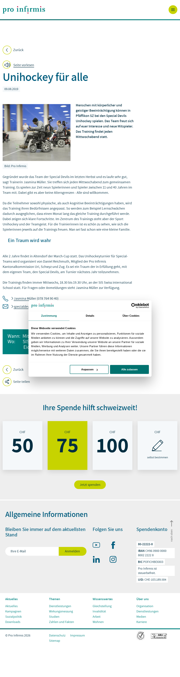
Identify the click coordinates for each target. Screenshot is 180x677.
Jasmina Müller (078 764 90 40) (36, 298)
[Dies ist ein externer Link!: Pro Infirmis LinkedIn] (98, 560)
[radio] (22, 445)
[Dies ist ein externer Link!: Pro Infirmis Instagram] (114, 560)
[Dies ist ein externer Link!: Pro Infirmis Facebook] (114, 545)
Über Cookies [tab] (131, 315)
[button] (19, 65)
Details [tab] (90, 315)
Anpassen (87, 369)
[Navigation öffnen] (173, 9)
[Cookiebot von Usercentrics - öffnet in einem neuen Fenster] (133, 305)
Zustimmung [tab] (49, 315)
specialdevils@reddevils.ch (33, 306)
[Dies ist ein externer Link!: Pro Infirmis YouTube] (98, 545)
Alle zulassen (129, 369)
